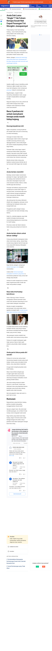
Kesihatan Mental (10, 12)
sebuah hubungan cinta (13, 267)
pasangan (9, 90)
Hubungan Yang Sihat (18, 12)
